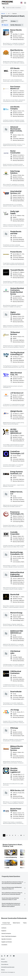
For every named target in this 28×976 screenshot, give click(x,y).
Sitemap (3, 969)
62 (21, 835)
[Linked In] (1, 956)
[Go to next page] (24, 835)
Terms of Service (4, 964)
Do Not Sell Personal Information (7, 967)
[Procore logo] (7, 2)
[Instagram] (10, 956)
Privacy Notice (4, 961)
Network (5, 3)
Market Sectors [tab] (16, 922)
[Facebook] (4, 956)
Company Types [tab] (6, 922)
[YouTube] (13, 956)
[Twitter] (7, 956)
